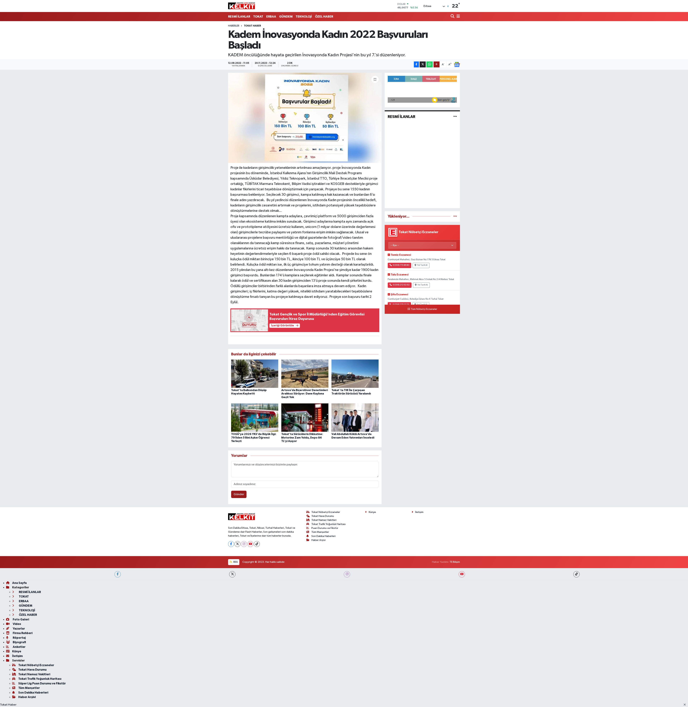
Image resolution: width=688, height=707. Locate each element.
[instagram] (347, 574)
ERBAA (271, 16)
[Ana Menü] (457, 16)
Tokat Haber (8, 704)
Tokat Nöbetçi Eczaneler (325, 512)
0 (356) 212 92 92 (401, 285)
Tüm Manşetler (320, 532)
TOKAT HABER (252, 26)
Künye (372, 512)
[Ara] (453, 16)
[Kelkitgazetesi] (241, 6)
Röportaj (19, 637)
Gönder (239, 494)
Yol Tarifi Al (422, 265)
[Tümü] (455, 216)
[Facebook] (231, 544)
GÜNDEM (286, 16)
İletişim (419, 512)
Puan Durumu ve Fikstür (324, 528)
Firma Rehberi (22, 633)
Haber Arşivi (318, 540)
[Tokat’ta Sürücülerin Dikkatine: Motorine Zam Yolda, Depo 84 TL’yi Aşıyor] (304, 417)
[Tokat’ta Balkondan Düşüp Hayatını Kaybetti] (254, 373)
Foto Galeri (20, 619)
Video (16, 623)
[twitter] (232, 574)
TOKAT (258, 16)
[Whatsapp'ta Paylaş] (429, 64)
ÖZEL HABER (324, 16)
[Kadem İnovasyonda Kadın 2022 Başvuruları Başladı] (305, 118)
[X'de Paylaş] (423, 64)
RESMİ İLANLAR (239, 16)
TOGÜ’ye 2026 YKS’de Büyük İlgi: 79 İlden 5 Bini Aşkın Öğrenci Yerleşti (253, 437)
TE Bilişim (455, 562)
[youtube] (462, 574)
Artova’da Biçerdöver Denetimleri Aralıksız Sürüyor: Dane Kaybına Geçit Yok (304, 393)
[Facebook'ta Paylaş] (416, 64)
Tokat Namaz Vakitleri (323, 520)
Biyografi (19, 642)
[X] (237, 544)
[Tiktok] (257, 544)
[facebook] (117, 574)
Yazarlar (18, 628)
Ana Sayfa (19, 582)
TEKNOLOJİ (304, 16)
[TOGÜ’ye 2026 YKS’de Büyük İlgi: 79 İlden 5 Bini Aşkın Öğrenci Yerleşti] (254, 417)
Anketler (18, 646)
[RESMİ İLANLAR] (455, 116)
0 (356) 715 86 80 (401, 265)
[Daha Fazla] (436, 64)
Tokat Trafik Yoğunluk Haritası (328, 524)
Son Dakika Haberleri (323, 536)
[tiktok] (576, 574)
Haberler (233, 26)
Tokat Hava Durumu (322, 516)
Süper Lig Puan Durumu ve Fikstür (42, 683)
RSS (235, 562)
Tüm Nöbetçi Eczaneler (424, 309)
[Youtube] (250, 544)
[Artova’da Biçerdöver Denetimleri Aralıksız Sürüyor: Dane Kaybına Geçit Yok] (304, 373)
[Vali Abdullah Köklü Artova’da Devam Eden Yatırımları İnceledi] (355, 417)
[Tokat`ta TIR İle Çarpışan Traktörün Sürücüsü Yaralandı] (355, 373)
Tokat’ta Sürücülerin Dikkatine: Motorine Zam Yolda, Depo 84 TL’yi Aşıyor (302, 437)
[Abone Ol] (457, 64)
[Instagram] (244, 544)
